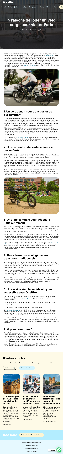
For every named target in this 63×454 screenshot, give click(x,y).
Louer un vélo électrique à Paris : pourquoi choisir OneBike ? (51, 400)
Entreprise (32, 7)
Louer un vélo (25, 368)
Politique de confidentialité (31, 448)
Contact (54, 7)
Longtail (38, 30)
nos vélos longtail (22, 137)
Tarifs (10, 7)
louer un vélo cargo (29, 65)
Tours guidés (16, 7)
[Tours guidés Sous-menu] (20, 7)
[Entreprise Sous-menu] (37, 7)
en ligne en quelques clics (24, 298)
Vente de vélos (42, 7)
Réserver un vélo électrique (30, 435)
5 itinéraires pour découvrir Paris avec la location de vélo (11, 400)
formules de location (13, 310)
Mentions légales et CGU (31, 445)
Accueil (3, 7)
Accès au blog (10, 368)
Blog (47, 7)
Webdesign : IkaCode (31, 451)
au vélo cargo (50, 55)
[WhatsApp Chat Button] (58, 449)
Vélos (25, 7)
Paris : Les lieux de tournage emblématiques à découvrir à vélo (31, 400)
